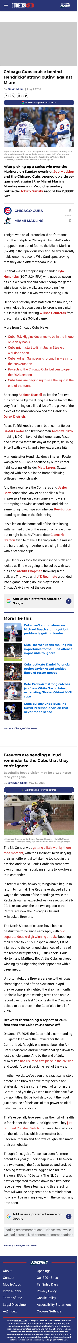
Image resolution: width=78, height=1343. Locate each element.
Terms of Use (12, 1298)
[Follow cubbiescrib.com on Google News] (68, 601)
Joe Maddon (64, 172)
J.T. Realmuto (47, 576)
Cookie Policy (46, 1298)
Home (7, 728)
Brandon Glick (17, 783)
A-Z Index (10, 1311)
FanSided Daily (47, 1284)
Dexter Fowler (14, 431)
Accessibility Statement (54, 1304)
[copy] (25, 95)
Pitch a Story (12, 1291)
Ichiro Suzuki (32, 191)
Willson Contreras (53, 313)
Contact (8, 1278)
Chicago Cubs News (26, 728)
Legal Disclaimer (15, 1304)
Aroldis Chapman (29, 571)
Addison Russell (30, 395)
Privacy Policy (47, 1291)
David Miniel (16, 89)
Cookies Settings (49, 1311)
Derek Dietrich (14, 416)
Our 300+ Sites (47, 1278)
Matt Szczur (46, 467)
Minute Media (20, 1321)
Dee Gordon (62, 509)
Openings (43, 1271)
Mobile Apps (12, 1284)
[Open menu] (6, 5)
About (7, 1271)
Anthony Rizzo (62, 431)
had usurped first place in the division (46, 1061)
